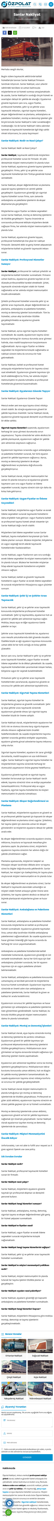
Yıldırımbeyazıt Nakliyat (40, 1399)
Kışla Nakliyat (40, 1377)
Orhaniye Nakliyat (14, 1356)
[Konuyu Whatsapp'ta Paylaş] (15, 33)
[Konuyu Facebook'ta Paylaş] (5, 33)
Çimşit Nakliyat (14, 1377)
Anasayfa (19, 19)
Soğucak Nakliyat (40, 1356)
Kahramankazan (32, 19)
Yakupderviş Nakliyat (14, 1399)
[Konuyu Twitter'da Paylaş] (10, 33)
